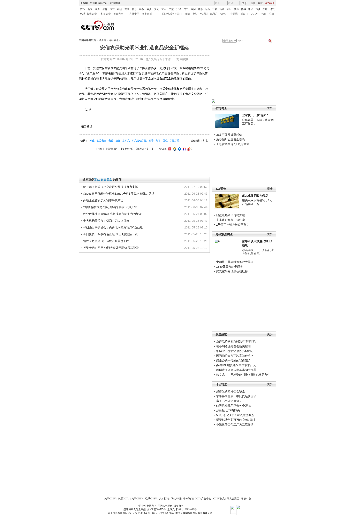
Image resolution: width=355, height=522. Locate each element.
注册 (253, 3)
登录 (244, 3)
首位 (165, 140)
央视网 (84, 3)
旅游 (193, 9)
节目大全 (118, 13)
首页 (82, 9)
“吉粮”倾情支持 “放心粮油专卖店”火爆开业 (110, 207)
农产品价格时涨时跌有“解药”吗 (236, 341)
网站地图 (115, 3)
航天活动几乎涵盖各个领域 (233, 405)
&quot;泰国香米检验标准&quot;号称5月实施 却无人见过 (118, 193)
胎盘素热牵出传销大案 (230, 215)
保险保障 (175, 140)
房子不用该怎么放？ (229, 401)
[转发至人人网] (179, 148)
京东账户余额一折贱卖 (230, 219)
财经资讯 (114, 40)
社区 (229, 9)
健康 (200, 9)
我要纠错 (112, 148)
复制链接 (127, 148)
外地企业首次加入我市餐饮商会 (103, 200)
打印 (100, 148)
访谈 (257, 9)
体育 (104, 9)
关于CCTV (110, 498)
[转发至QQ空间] (174, 148)
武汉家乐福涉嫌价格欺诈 (232, 271)
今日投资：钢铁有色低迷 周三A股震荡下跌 (110, 234)
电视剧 (203, 13)
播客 (242, 13)
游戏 (272, 9)
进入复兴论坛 (154, 59)
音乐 (134, 9)
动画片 (224, 13)
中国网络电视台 (98, 3)
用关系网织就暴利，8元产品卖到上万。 (257, 202)
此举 (158, 140)
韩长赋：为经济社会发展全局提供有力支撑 (110, 186)
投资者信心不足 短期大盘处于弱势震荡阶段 (111, 247)
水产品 (126, 140)
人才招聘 (164, 498)
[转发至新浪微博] (188, 148)
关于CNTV (137, 498)
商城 (221, 9)
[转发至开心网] (169, 148)
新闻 (90, 9)
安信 (110, 140)
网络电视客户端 (171, 13)
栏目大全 (106, 13)
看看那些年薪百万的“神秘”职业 (236, 419)
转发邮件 (142, 148)
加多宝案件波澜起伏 (229, 134)
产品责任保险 (139, 140)
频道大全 (92, 13)
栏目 (271, 13)
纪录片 (214, 13)
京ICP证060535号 (156, 509)
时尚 (207, 9)
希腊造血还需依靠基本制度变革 (236, 370)
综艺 (112, 9)
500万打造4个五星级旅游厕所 (235, 415)
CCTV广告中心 (203, 498)
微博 (236, 9)
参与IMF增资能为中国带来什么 (236, 365)
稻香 (151, 140)
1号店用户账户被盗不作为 (232, 224)
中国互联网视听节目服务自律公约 (193, 513)
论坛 (250, 9)
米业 (92, 140)
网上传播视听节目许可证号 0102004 (127, 513)
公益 (171, 9)
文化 (156, 9)
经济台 (102, 40)
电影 (194, 13)
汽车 (185, 9)
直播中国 (134, 13)
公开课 (234, 13)
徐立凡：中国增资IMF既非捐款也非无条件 (243, 374)
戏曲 (126, 9)
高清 (187, 13)
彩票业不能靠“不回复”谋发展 (234, 351)
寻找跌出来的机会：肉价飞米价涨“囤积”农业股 (113, 227)
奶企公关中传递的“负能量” (233, 360)
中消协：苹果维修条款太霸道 (235, 262)
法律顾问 (188, 498)
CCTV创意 (219, 498)
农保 (117, 140)
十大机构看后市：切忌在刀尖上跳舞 (106, 220)
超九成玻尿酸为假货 (255, 195)
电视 (82, 13)
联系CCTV (123, 498)
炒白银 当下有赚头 (228, 410)
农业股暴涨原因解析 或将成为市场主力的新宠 (112, 214)
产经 (178, 9)
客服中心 (246, 498)
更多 (270, 108)
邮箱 (265, 9)
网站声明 (176, 498)
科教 (141, 9)
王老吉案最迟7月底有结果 (232, 144)
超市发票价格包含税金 (230, 391)
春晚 (119, 9)
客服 (260, 3)
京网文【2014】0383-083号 (182, 509)
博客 (243, 9)
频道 (264, 13)
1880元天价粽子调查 (229, 266)
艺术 (163, 9)
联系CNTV (151, 498)
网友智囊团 (233, 498)
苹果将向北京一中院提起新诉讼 (236, 396)
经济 (97, 9)
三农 (214, 9)
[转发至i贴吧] (184, 148)
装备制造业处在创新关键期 (233, 346)
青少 (149, 9)
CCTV (254, 13)
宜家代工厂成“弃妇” (255, 115)
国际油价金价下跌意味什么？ (235, 355)
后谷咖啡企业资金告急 (230, 139)
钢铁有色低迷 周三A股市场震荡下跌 (106, 241)
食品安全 (101, 140)
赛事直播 (147, 13)
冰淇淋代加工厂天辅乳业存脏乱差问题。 (258, 251)
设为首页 (270, 3)
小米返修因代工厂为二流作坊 (235, 424)
